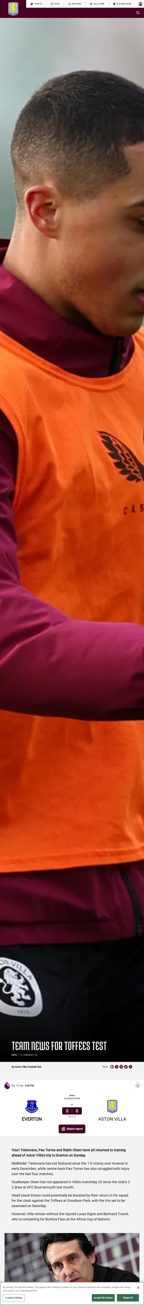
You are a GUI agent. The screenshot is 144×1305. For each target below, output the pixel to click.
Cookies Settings (13, 1297)
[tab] (36, 4)
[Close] (138, 1287)
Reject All (128, 1297)
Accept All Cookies (103, 1297)
